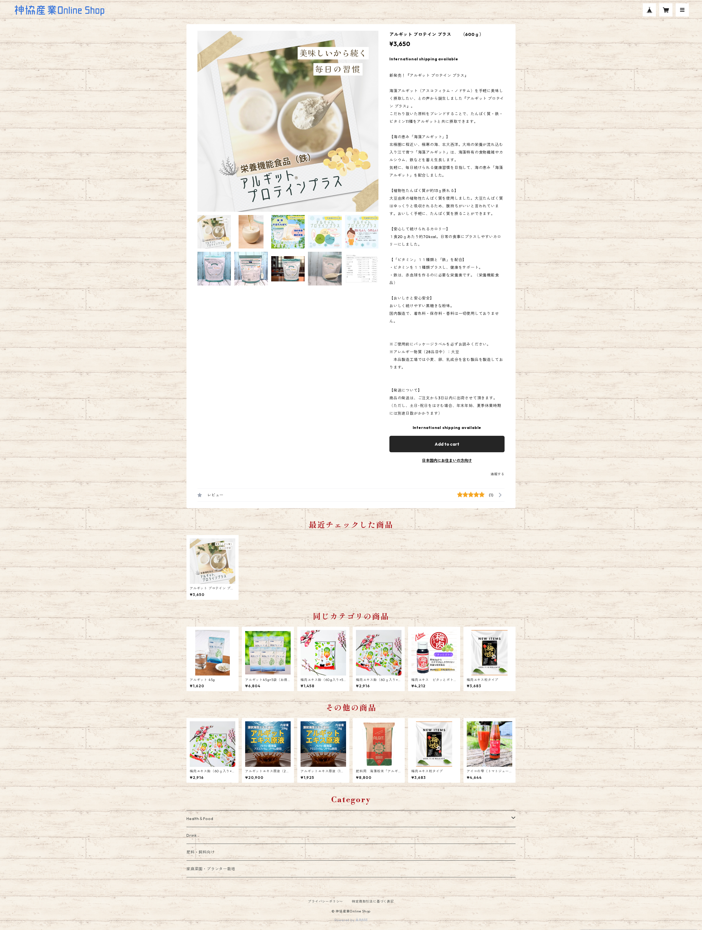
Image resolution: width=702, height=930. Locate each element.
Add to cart (447, 444)
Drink (191, 835)
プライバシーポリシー (325, 901)
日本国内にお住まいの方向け (447, 460)
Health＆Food (199, 818)
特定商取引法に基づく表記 (373, 901)
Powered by (345, 920)
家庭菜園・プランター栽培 (210, 868)
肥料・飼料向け (200, 852)
